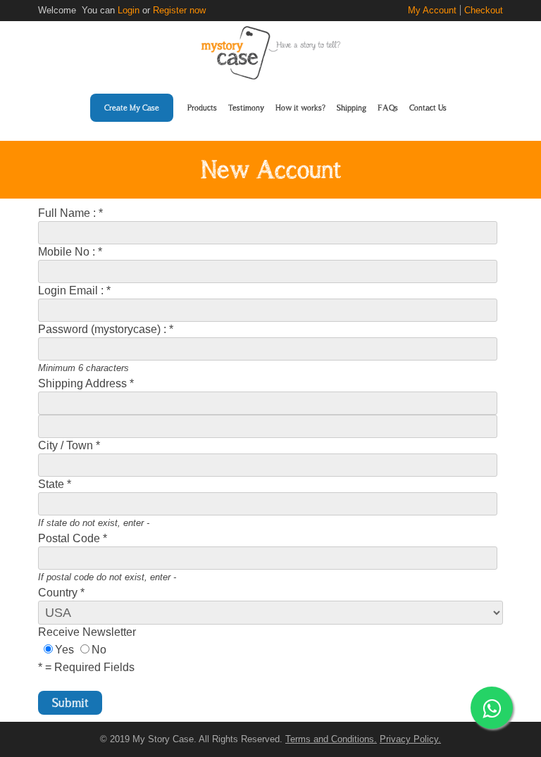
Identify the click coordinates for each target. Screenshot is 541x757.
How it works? (300, 108)
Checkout (483, 10)
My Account (432, 10)
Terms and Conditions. (331, 739)
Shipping (351, 108)
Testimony (246, 108)
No (99, 650)
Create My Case (131, 108)
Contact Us (428, 108)
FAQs (388, 108)
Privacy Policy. (410, 739)
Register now (179, 10)
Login (128, 10)
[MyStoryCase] (270, 76)
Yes (64, 650)
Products (202, 108)
